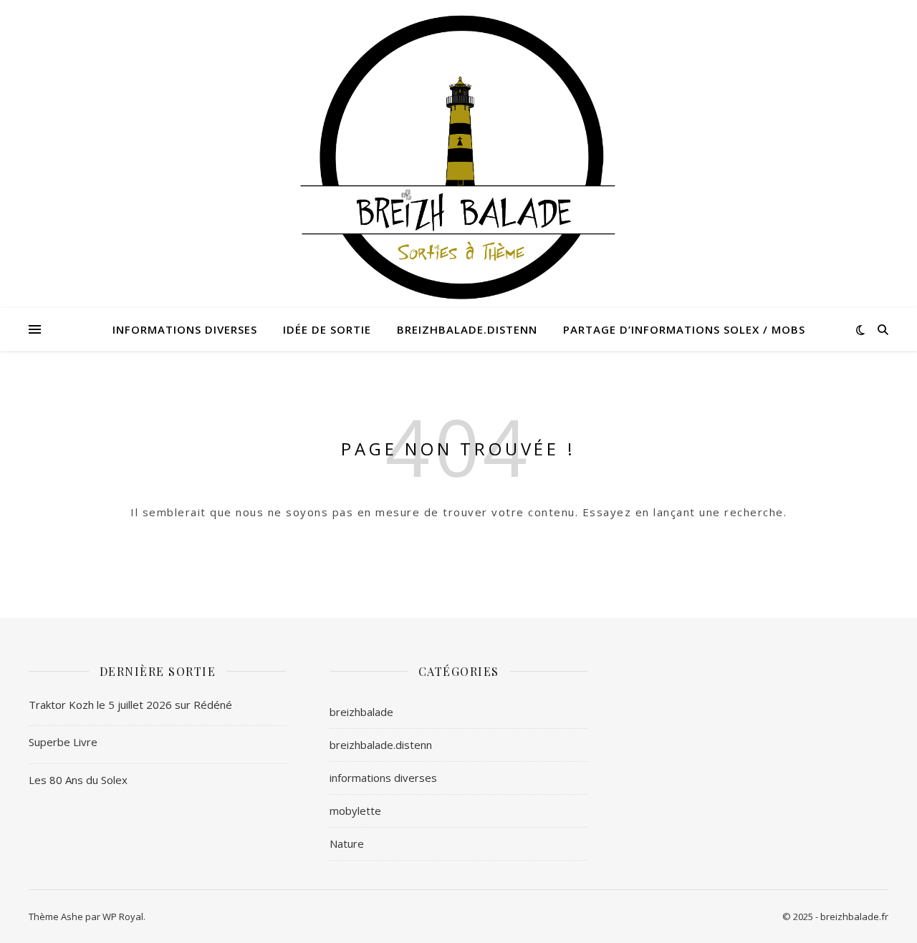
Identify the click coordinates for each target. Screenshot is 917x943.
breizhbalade (361, 712)
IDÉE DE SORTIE (327, 329)
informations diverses (383, 777)
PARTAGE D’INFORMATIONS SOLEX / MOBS (684, 329)
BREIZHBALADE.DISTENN (467, 329)
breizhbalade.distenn (381, 745)
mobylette (355, 810)
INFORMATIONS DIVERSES (184, 329)
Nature (347, 843)
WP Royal (122, 916)
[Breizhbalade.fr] (458, 152)
